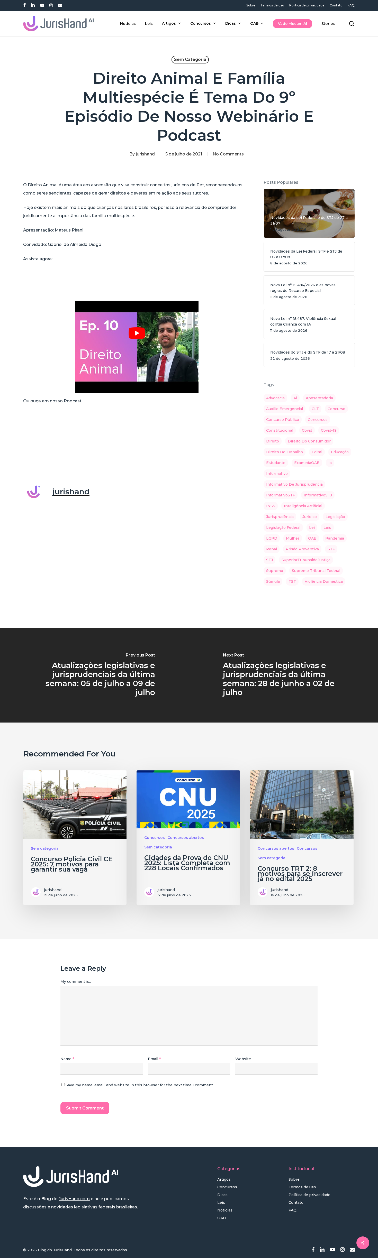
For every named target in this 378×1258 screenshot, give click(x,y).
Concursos (154, 837)
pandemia (334, 538)
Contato (296, 1202)
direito (272, 441)
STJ (269, 560)
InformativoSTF (280, 495)
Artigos (224, 1179)
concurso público (282, 419)
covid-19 (329, 430)
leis (327, 527)
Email (154, 1059)
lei (312, 527)
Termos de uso (302, 1187)
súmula (273, 581)
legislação (335, 516)
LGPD (271, 538)
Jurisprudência (280, 516)
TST (292, 581)
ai (295, 398)
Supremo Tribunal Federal (316, 570)
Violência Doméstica (324, 581)
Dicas (222, 1194)
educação (340, 452)
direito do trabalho (284, 452)
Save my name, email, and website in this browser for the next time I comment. (140, 1085)
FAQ (292, 1210)
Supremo (274, 570)
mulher (292, 538)
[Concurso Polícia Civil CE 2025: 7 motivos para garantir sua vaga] (75, 837)
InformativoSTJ (318, 495)
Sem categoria (190, 59)
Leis (221, 1202)
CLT (315, 408)
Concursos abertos (185, 837)
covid (307, 430)
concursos (318, 419)
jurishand (145, 154)
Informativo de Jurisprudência (294, 484)
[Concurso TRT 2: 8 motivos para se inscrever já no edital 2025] (301, 837)
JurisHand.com (74, 1198)
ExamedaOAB (307, 462)
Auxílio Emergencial (284, 408)
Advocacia (275, 398)
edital (317, 452)
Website (243, 1059)
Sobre (294, 1179)
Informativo (277, 473)
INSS (270, 506)
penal (271, 549)
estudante (275, 462)
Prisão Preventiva (302, 549)
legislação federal (283, 527)
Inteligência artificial (303, 506)
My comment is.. (75, 981)
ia (330, 462)
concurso (336, 408)
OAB (312, 538)
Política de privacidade (309, 1194)
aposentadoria (319, 398)
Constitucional (279, 430)
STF (331, 549)
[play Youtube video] (136, 333)
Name (67, 1059)
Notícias (224, 1210)
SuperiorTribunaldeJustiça (306, 560)
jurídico (309, 516)
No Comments (228, 154)
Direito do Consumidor (309, 441)
